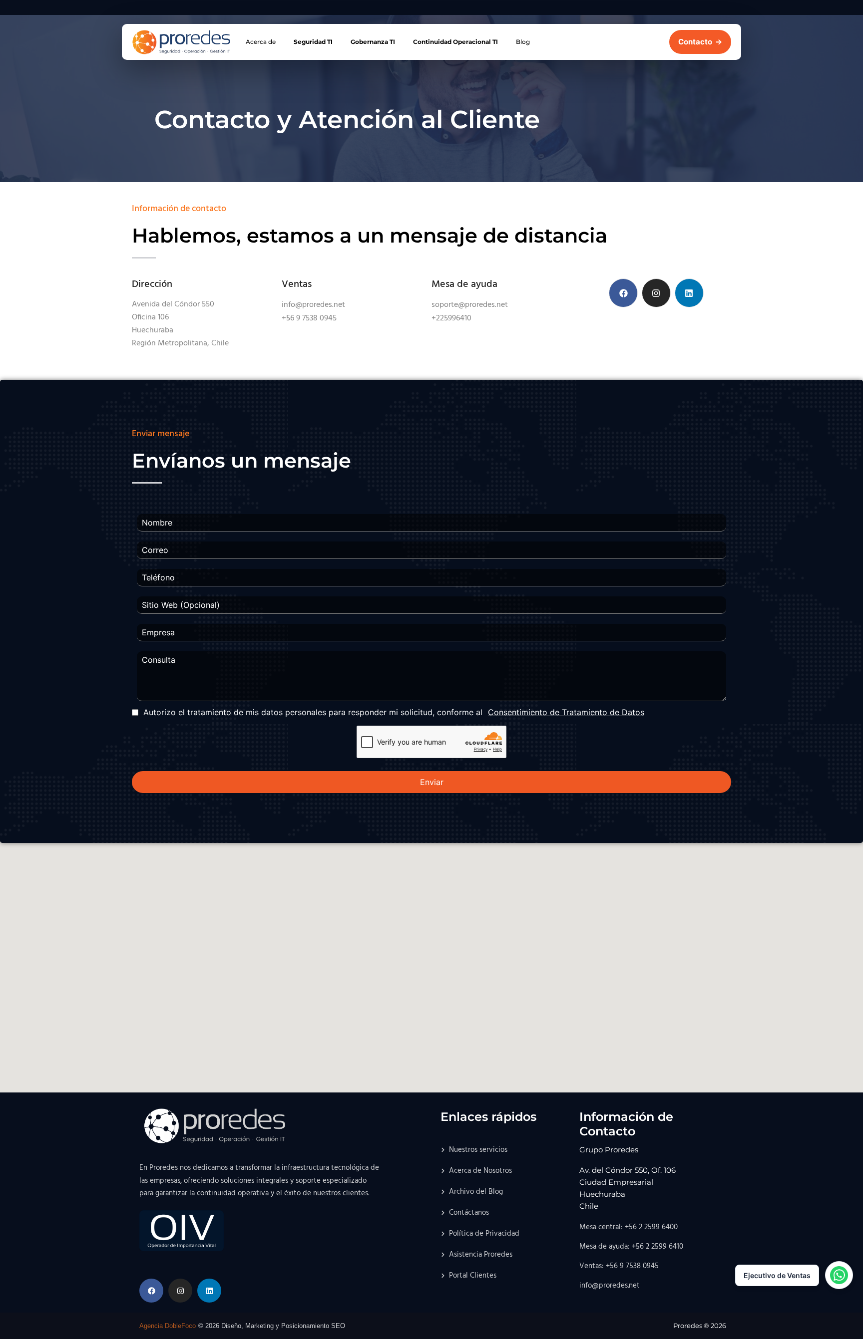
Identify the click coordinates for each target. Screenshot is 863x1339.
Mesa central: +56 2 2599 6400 (628, 1227)
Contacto (700, 41)
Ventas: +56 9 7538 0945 (619, 1266)
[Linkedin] (689, 292)
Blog (523, 41)
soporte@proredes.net (470, 304)
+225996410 (451, 318)
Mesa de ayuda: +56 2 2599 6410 (631, 1247)
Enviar (431, 782)
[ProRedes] (181, 42)
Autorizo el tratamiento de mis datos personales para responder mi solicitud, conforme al (393, 712)
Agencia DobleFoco (167, 1326)
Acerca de (261, 41)
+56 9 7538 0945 (309, 318)
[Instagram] (656, 292)
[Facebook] (623, 292)
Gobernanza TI (373, 41)
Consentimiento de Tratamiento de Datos (566, 712)
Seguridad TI (313, 41)
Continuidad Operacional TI (455, 41)
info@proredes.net (313, 304)
